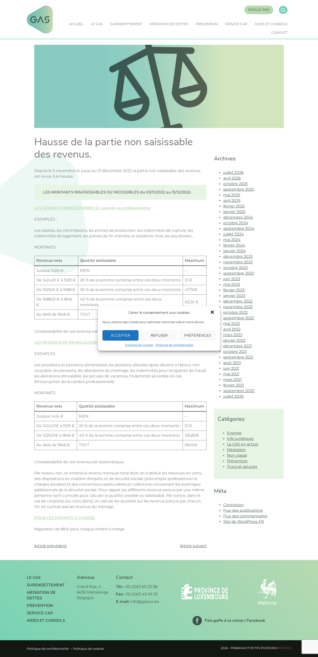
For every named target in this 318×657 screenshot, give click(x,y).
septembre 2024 (238, 228)
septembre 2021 (238, 357)
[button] (213, 312)
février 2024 (234, 245)
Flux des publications (243, 510)
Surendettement (126, 24)
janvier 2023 (234, 296)
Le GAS (97, 24)
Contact (279, 33)
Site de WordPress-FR (243, 521)
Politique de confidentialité (174, 345)
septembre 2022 (238, 318)
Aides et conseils (271, 24)
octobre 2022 (235, 312)
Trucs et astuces (242, 466)
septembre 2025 (238, 189)
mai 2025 (231, 195)
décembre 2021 (237, 346)
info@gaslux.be (144, 601)
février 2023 (234, 290)
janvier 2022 (234, 340)
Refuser (159, 335)
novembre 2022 (238, 307)
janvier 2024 (234, 251)
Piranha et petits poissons (260, 648)
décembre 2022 (238, 301)
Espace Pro (259, 10)
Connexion (233, 505)
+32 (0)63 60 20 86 (141, 586)
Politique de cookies (139, 345)
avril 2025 (231, 200)
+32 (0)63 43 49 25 (141, 594)
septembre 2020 (238, 391)
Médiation (236, 450)
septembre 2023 (238, 273)
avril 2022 (231, 329)
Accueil (76, 24)
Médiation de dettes (168, 24)
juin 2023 (231, 279)
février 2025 (234, 206)
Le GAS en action (242, 444)
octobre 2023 (235, 268)
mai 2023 (231, 284)
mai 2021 (231, 374)
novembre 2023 (238, 262)
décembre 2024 (238, 217)
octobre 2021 (235, 351)
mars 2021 (232, 379)
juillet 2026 (233, 172)
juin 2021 (231, 368)
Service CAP (236, 24)
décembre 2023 (238, 256)
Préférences (197, 335)
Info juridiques (240, 438)
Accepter (120, 335)
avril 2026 (232, 178)
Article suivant (193, 546)
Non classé (237, 455)
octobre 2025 (235, 184)
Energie (234, 433)
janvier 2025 (234, 212)
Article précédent (50, 546)
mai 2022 (231, 324)
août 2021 (232, 363)
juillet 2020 (233, 396)
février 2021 (233, 385)
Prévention (207, 24)
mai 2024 (231, 240)
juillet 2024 (233, 234)
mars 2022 (232, 335)
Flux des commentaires (245, 516)
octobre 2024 (235, 223)
